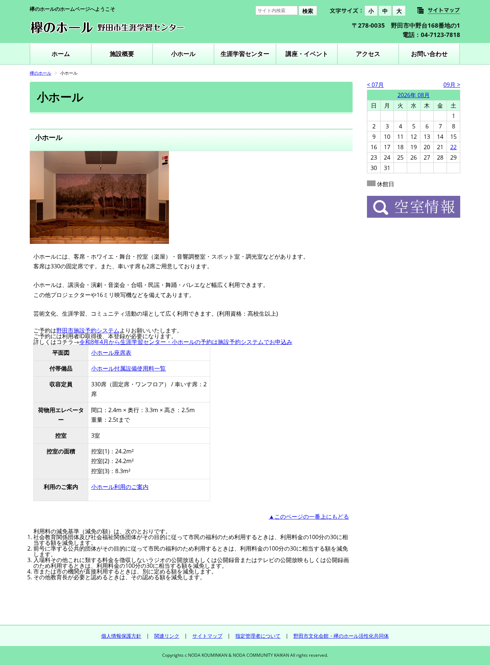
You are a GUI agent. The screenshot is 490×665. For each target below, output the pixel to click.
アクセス (368, 53)
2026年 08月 (413, 95)
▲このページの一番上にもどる (309, 516)
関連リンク (166, 635)
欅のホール (40, 73)
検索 (307, 11)
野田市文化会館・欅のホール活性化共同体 (341, 635)
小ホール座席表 (111, 353)
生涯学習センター (245, 53)
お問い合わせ (429, 53)
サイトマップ (207, 635)
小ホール (183, 53)
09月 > (451, 85)
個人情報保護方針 (121, 635)
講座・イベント (307, 53)
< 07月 (375, 85)
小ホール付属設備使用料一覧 (128, 368)
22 (453, 147)
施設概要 (122, 53)
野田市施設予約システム (87, 330)
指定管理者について (258, 635)
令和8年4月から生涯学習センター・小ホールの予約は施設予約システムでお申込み (185, 342)
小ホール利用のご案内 (120, 487)
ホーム (61, 53)
